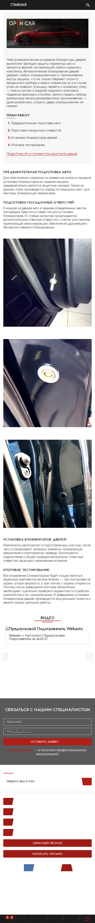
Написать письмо (47, 854)
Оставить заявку (44, 742)
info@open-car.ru (26, 832)
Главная (18, 5)
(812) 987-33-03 (26, 822)
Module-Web (56, 882)
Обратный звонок (48, 843)
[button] (5, 657)
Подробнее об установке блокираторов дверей (42, 154)
